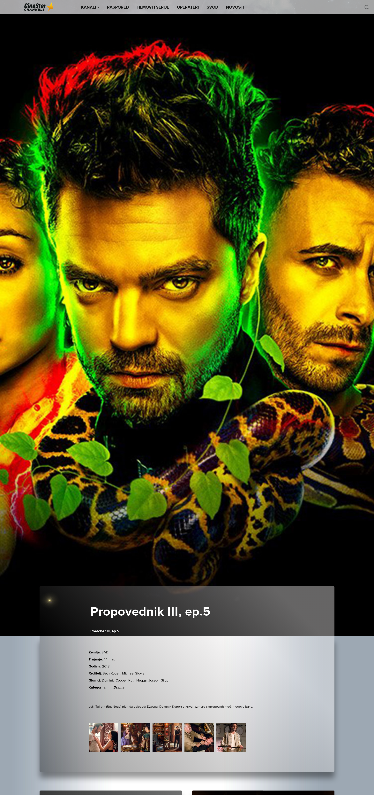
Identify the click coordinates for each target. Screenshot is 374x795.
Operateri (188, 7)
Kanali (88, 7)
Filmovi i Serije (153, 7)
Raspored (118, 7)
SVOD (212, 7)
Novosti (235, 7)
